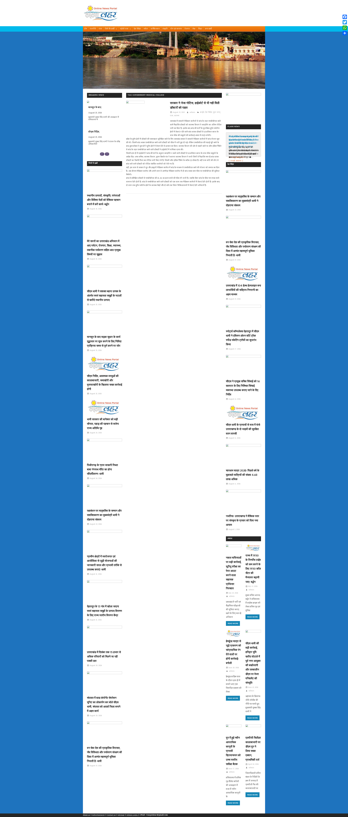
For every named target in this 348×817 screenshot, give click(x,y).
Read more (233, 623)
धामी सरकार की (95, 143)
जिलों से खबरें (93, 163)
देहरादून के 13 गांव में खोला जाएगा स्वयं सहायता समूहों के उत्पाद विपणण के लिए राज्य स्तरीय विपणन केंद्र (104, 611)
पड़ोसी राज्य (124, 29)
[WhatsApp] (344, 27)
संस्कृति (165, 29)
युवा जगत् (216, 112)
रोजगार (187, 29)
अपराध (229, 538)
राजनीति (93, 29)
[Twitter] (344, 22)
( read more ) (236, 160)
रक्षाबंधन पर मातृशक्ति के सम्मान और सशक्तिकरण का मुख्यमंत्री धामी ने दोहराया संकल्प (104, 515)
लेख (193, 29)
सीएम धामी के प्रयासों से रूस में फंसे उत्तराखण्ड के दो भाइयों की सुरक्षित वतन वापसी (243, 429)
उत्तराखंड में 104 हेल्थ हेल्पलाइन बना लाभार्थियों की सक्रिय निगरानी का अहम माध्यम (243, 290)
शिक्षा (200, 29)
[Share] (344, 33)
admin (192, 112)
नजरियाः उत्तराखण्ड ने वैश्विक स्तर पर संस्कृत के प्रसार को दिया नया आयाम (242, 520)
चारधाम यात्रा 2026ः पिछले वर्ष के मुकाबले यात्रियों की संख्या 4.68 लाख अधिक (242, 475)
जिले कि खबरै (109, 29)
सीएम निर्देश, (94, 118)
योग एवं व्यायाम (176, 29)
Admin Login (132, 815)
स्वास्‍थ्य (176, 115)
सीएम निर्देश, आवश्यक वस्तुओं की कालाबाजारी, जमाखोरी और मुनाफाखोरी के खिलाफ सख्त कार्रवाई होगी (243, 141)
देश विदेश (137, 29)
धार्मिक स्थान (155, 29)
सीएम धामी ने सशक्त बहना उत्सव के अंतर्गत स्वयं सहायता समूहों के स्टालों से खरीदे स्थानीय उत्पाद (104, 295)
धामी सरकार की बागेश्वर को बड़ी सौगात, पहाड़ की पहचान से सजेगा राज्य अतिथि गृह (103, 423)
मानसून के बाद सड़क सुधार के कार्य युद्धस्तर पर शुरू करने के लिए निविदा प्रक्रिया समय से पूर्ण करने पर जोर (104, 341)
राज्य (100, 29)
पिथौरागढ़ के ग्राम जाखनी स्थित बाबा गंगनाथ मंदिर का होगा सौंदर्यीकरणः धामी (102, 469)
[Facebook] (344, 17)
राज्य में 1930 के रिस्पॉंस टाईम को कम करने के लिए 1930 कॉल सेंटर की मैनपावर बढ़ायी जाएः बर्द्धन (253, 568)
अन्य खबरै (208, 29)
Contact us (111, 815)
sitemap (121, 815)
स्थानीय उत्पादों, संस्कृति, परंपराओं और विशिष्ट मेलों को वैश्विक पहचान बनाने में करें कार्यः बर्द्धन (103, 200)
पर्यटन (146, 29)
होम (85, 29)
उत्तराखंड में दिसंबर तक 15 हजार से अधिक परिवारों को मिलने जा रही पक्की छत (104, 656)
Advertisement (98, 815)
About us (86, 815)
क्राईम (202, 112)
